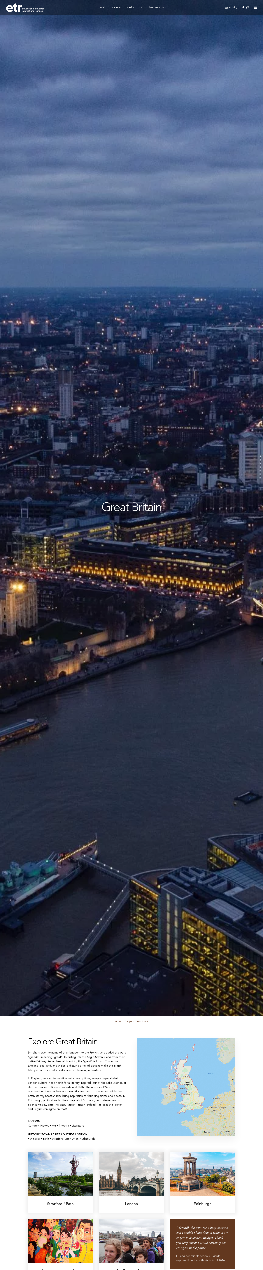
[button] (255, 7)
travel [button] (101, 7)
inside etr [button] (116, 7)
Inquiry (232, 7)
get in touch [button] (136, 7)
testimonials (157, 7)
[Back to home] (25, 7)
